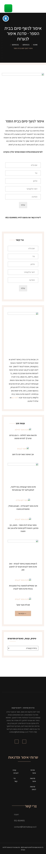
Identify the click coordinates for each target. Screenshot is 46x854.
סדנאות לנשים (33, 788)
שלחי (23, 205)
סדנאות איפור (33, 779)
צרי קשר (15, 779)
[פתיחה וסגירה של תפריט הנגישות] (6, 18)
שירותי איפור (33, 771)
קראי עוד (21, 613)
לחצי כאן (15, 397)
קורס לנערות (15, 771)
